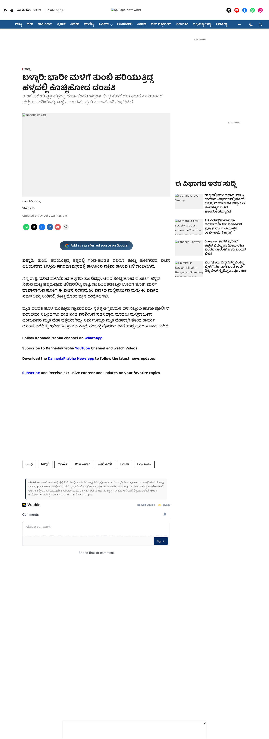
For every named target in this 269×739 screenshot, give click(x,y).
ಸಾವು (29, 464)
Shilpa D (28, 209)
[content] (90, 348)
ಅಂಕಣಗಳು (125, 24)
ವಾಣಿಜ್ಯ (89, 24)
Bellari (124, 464)
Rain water (82, 464)
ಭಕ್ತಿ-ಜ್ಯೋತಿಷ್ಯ (202, 24)
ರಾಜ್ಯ (18, 24)
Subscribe (55, 10)
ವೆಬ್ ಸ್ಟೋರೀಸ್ (161, 24)
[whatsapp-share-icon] (26, 229)
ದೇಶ (30, 24)
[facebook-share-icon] (42, 229)
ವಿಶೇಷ (141, 24)
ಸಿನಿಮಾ (104, 24)
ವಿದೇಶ (74, 24)
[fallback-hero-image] (189, 201)
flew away (144, 464)
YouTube (82, 348)
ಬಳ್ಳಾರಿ (45, 464)
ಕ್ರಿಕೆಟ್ (61, 24)
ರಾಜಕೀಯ (45, 24)
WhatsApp (93, 338)
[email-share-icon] (58, 229)
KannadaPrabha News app (71, 358)
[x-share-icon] (34, 229)
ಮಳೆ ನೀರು (105, 464)
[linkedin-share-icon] (50, 229)
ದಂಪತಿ (62, 464)
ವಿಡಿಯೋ (182, 24)
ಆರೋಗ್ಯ (221, 24)
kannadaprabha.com (39, 487)
